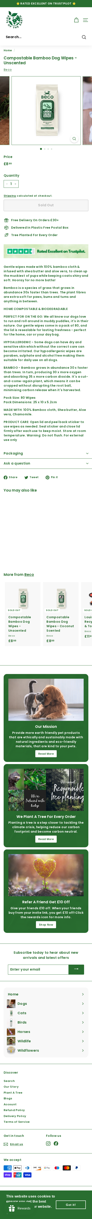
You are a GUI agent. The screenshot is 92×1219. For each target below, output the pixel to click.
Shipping (10, 196)
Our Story (11, 1087)
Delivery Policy (15, 1116)
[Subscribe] (76, 970)
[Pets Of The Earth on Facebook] (56, 1143)
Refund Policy (14, 1110)
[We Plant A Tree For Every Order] (46, 790)
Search (9, 1081)
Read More (46, 754)
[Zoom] (74, 139)
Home (8, 50)
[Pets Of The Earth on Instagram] (48, 1143)
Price (8, 157)
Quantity (11, 175)
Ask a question (17, 463)
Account (10, 1104)
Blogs (8, 1098)
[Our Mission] (46, 700)
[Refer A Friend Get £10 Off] (46, 875)
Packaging (13, 453)
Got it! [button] (71, 1204)
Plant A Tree (13, 1093)
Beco (8, 69)
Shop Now (46, 924)
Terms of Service (17, 1122)
